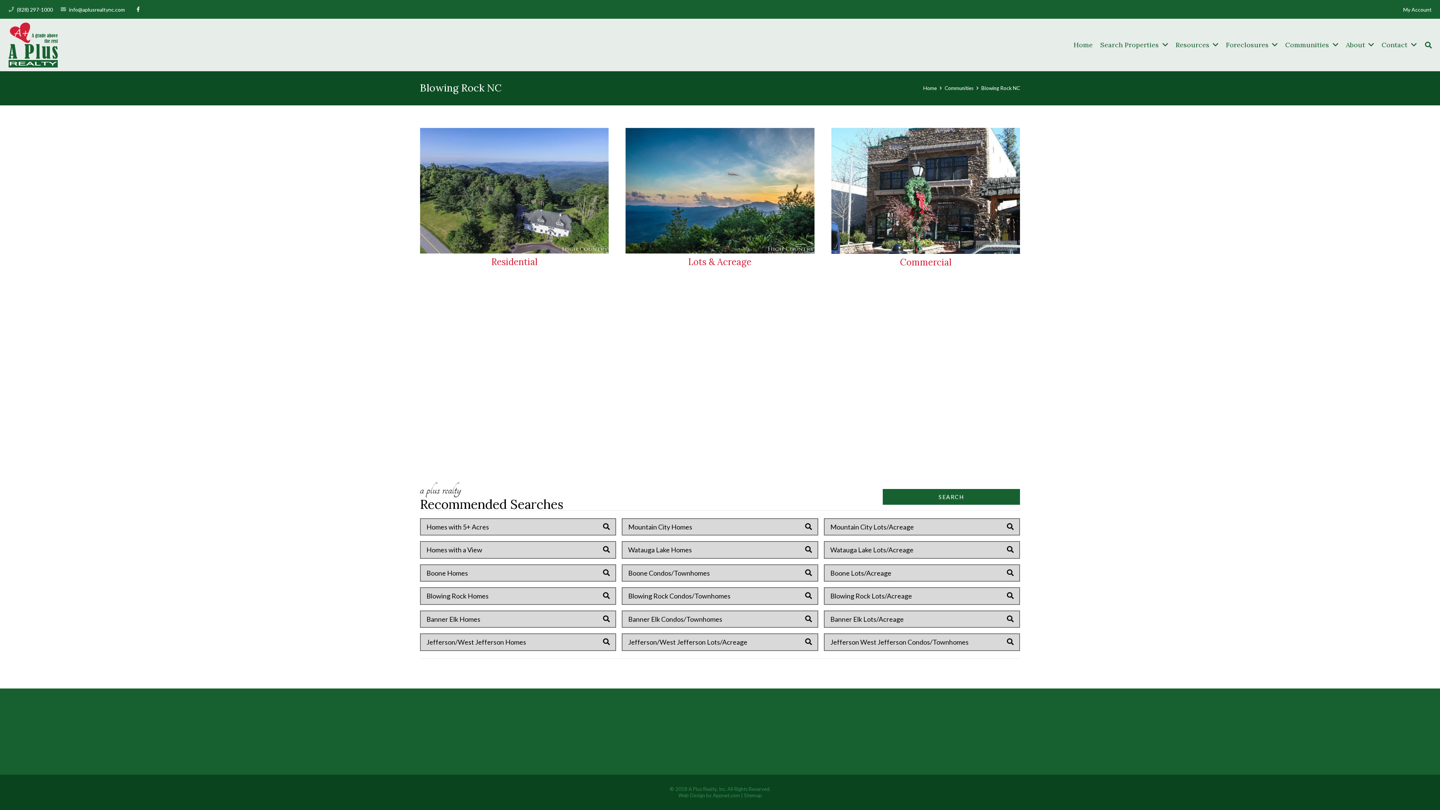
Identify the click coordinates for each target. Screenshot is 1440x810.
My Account (1417, 9)
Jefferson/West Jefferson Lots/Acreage (687, 642)
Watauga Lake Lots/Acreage (872, 550)
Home (930, 88)
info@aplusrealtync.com (97, 9)
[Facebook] (138, 9)
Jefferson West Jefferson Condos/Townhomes (899, 642)
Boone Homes (447, 573)
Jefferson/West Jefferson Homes (476, 642)
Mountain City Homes (660, 527)
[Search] (1428, 45)
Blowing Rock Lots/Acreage (871, 596)
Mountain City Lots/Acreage (872, 527)
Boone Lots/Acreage (860, 573)
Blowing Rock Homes (457, 596)
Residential (514, 262)
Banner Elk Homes (453, 619)
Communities (959, 88)
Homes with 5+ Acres (457, 527)
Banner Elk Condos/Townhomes (675, 619)
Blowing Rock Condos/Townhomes (679, 596)
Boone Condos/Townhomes (669, 573)
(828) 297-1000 (35, 9)
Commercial (925, 262)
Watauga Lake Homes (660, 550)
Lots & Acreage (720, 262)
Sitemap (753, 795)
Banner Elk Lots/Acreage (867, 619)
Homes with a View (454, 550)
